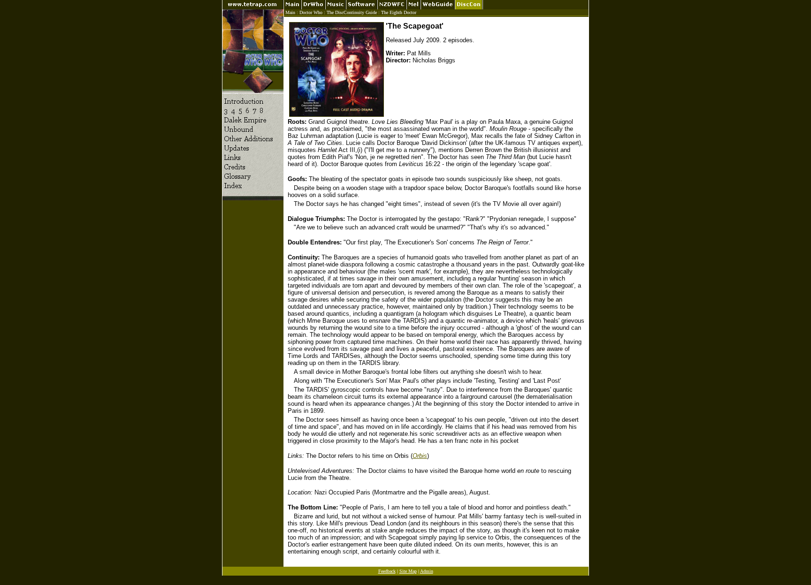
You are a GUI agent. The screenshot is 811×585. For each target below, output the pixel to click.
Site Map (408, 571)
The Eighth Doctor (398, 12)
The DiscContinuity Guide (352, 12)
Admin (426, 571)
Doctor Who (310, 12)
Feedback (387, 571)
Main (290, 12)
